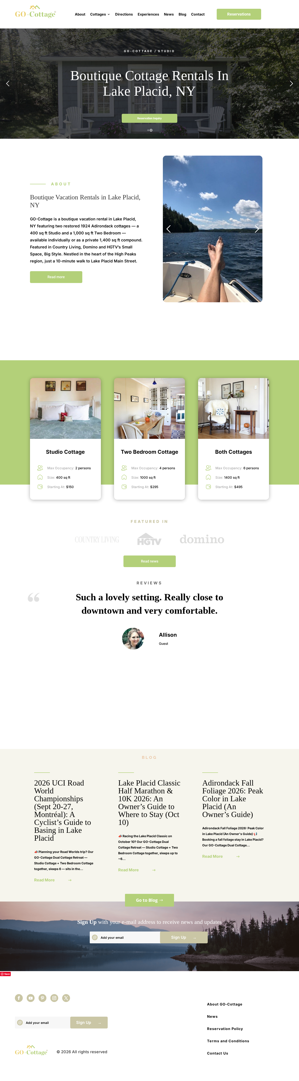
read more (44, 880)
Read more (56, 277)
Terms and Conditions (228, 1041)
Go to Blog (147, 900)
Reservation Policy (225, 1029)
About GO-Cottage (225, 1004)
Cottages (98, 14)
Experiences (148, 14)
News (169, 14)
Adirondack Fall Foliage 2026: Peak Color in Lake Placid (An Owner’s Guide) (232, 799)
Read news (149, 561)
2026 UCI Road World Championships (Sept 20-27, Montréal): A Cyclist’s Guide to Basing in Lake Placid (62, 810)
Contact (198, 14)
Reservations (239, 14)
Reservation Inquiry (149, 118)
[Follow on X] (66, 998)
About (80, 14)
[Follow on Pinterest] (42, 998)
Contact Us (217, 1053)
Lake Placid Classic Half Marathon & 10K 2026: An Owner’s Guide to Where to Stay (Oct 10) (149, 803)
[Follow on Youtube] (31, 998)
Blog (182, 14)
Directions (124, 14)
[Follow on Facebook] (19, 998)
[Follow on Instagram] (54, 998)
